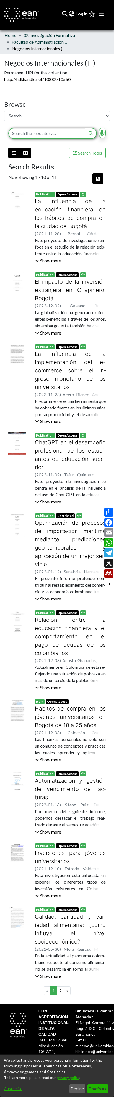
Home (10, 35)
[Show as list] (14, 153)
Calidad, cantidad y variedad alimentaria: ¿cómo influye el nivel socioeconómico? (70, 875)
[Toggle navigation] (101, 14)
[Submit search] (64, 14)
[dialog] (57, 1075)
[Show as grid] (25, 153)
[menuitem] (71, 14)
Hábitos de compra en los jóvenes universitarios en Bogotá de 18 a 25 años (70, 675)
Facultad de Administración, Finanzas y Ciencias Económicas (39, 42)
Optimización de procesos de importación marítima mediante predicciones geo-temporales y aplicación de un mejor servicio (70, 514)
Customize (13, 1088)
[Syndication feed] (97, 178)
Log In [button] (82, 13)
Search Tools (89, 152)
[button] (48, 260)
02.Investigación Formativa (49, 35)
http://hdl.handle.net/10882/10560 (37, 79)
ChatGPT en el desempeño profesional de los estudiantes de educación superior (70, 434)
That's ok (98, 1088)
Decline (77, 1088)
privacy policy (68, 1077)
